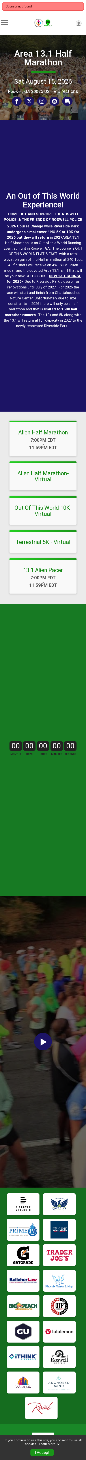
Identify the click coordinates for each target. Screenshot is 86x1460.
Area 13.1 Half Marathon (43, 58)
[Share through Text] (67, 101)
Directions (67, 91)
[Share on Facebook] (17, 101)
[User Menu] (79, 23)
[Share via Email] (54, 101)
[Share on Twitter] (29, 101)
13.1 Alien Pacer (43, 570)
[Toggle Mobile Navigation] (4, 22)
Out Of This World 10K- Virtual (43, 510)
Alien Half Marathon (43, 432)
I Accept (42, 1452)
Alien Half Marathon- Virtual (43, 476)
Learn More (47, 1444)
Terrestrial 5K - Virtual (43, 542)
